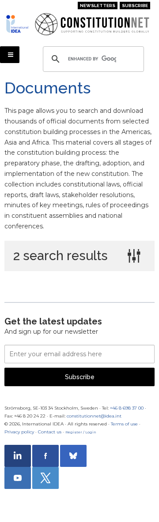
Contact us (49, 432)
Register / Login (80, 432)
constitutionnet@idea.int (94, 416)
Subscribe (135, 5)
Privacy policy (19, 432)
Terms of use (124, 424)
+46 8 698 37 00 (127, 408)
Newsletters (97, 5)
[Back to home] (17, 24)
